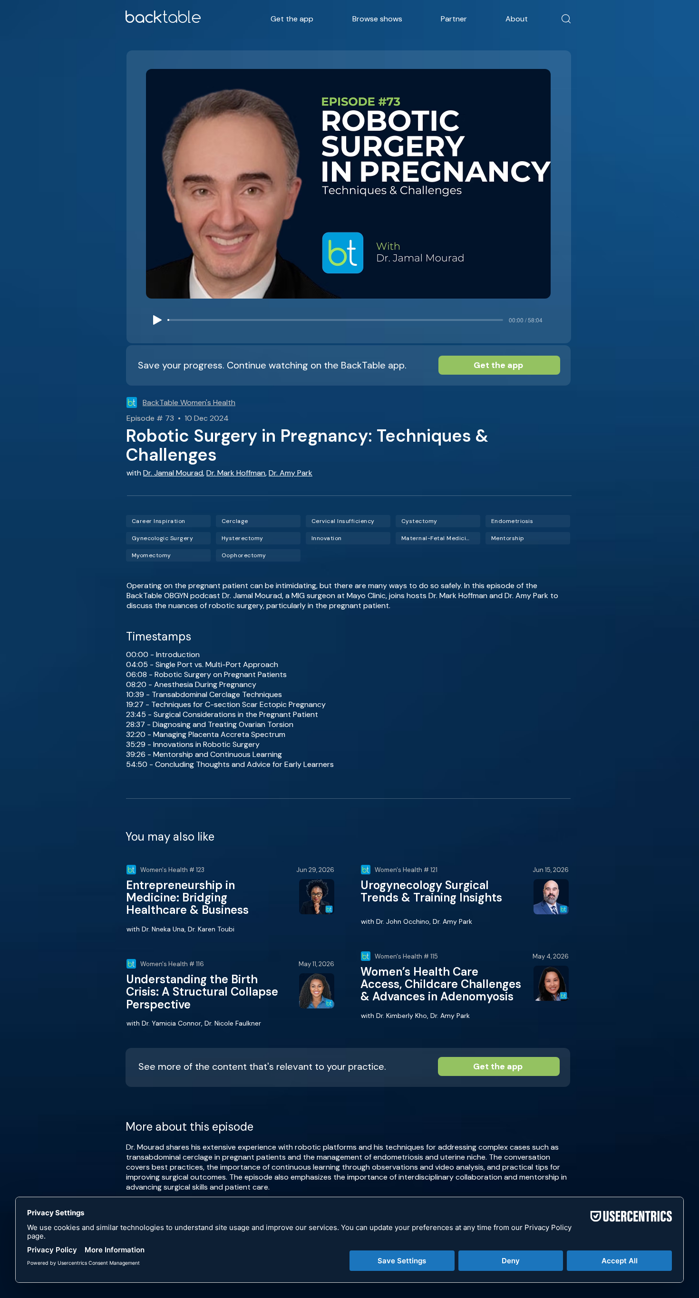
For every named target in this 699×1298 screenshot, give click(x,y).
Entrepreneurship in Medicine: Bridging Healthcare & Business (187, 898)
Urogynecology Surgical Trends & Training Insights (431, 891)
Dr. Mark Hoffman (235, 473)
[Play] (157, 320)
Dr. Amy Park (290, 473)
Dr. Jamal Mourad (173, 473)
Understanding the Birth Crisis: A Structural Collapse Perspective (202, 992)
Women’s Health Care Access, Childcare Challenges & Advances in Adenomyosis (440, 984)
